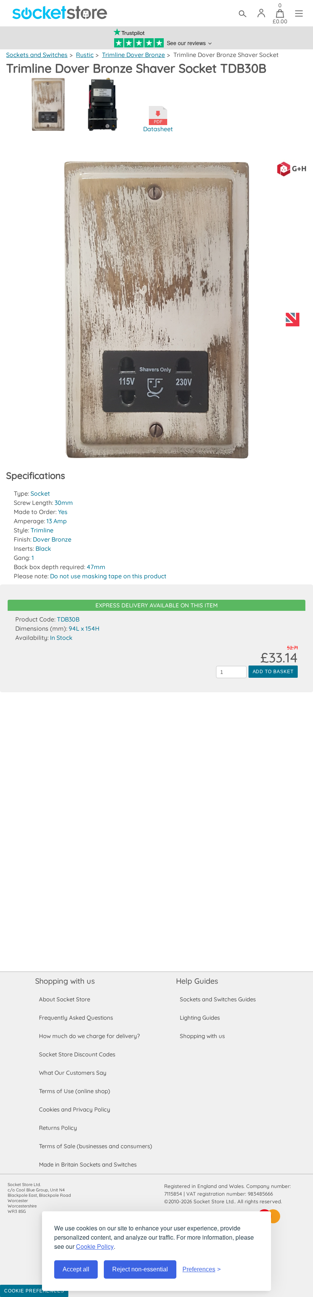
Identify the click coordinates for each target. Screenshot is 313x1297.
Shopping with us (65, 981)
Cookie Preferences (34, 1291)
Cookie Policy (95, 1246)
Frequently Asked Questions (76, 1017)
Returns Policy (58, 1127)
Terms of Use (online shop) (74, 1091)
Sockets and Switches (37, 55)
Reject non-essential (140, 1269)
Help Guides (197, 981)
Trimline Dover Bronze (133, 55)
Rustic (85, 55)
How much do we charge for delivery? (89, 1036)
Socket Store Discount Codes (77, 1054)
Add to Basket (273, 671)
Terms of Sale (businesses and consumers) (95, 1146)
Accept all (76, 1269)
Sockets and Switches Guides (218, 999)
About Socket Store (64, 999)
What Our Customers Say (72, 1072)
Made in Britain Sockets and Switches (88, 1164)
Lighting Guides (200, 1017)
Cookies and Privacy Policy (74, 1109)
